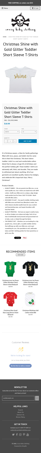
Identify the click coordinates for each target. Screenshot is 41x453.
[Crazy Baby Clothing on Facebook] (17, 434)
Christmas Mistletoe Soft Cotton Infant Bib (30, 312)
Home (4, 37)
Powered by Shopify (20, 446)
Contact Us (20, 415)
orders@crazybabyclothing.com (20, 430)
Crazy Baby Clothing (23, 444)
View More (20, 255)
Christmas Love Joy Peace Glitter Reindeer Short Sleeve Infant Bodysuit (10, 283)
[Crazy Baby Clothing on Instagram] (20, 434)
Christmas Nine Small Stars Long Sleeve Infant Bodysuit (10, 313)
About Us (20, 412)
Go (37, 398)
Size (23, 128)
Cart (36, 8)
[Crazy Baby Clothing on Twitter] (13, 434)
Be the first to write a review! (20, 366)
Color (6, 128)
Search (20, 410)
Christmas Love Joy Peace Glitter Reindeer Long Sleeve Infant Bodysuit (30, 283)
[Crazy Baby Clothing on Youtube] (27, 434)
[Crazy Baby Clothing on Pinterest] (24, 434)
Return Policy (20, 417)
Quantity (6, 138)
